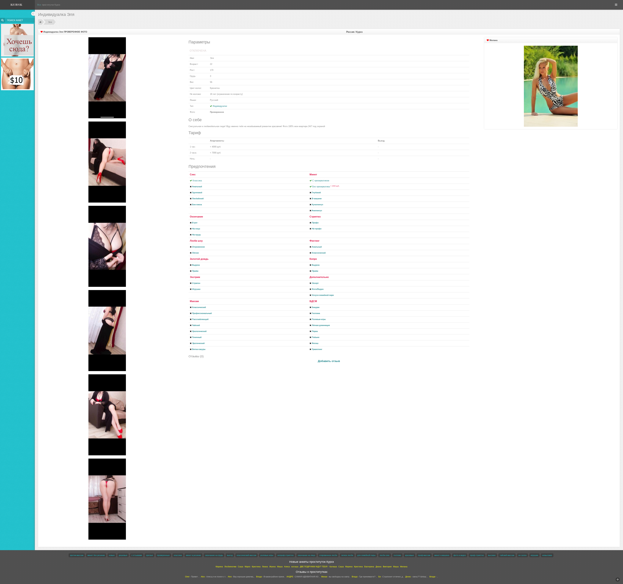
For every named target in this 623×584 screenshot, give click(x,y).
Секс (192, 174)
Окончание (196, 216)
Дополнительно (319, 277)
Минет (313, 174)
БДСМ (313, 301)
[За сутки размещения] (17, 58)
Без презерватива (326, 186)
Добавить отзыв (329, 361)
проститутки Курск (51, 5)
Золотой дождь (199, 258)
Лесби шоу (196, 240)
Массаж (194, 301)
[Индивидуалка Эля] (107, 77)
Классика (197, 180)
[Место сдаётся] (17, 24)
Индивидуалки (220, 106)
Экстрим (195, 277)
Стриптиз (315, 216)
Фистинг (314, 240)
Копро (313, 258)
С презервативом (320, 180)
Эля (50, 22)
